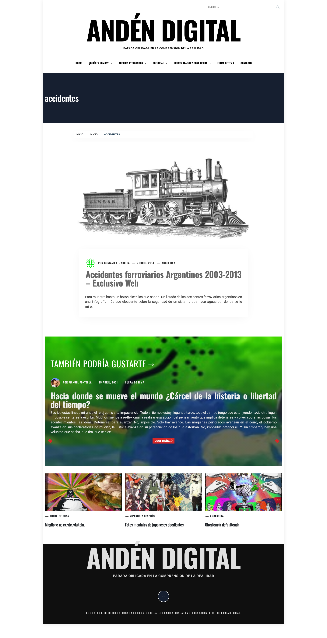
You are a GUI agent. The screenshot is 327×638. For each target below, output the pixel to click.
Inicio (79, 63)
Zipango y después (142, 516)
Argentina (168, 263)
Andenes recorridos (131, 63)
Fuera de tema (225, 63)
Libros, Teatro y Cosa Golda (190, 63)
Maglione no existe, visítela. (65, 525)
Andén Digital (163, 29)
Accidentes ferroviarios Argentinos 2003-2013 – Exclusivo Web (163, 278)
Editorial (158, 63)
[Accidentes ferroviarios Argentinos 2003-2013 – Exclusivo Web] (163, 201)
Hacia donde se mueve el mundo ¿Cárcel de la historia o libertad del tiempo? (164, 399)
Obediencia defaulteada (222, 525)
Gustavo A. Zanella (117, 263)
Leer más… (162, 441)
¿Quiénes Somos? (99, 63)
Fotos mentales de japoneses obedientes (154, 525)
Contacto (246, 63)
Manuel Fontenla (80, 382)
